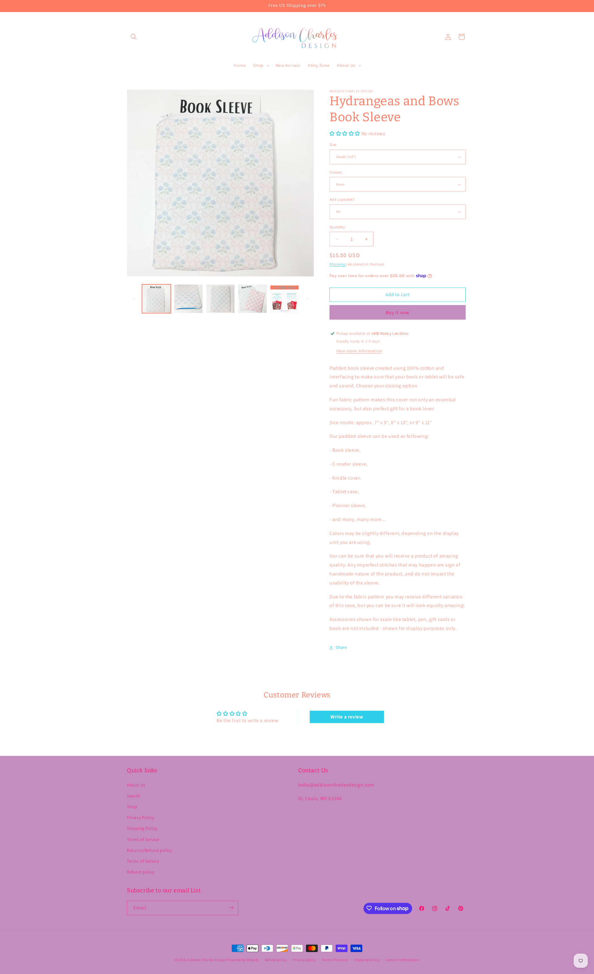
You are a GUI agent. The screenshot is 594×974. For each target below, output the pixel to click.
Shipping (337, 264)
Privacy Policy (140, 817)
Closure (335, 172)
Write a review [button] (346, 716)
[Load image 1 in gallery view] (156, 298)
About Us (136, 785)
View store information (359, 351)
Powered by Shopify (243, 960)
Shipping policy (367, 960)
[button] (133, 37)
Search (133, 796)
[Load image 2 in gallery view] (188, 298)
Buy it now (397, 312)
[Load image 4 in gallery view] (252, 298)
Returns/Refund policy (149, 850)
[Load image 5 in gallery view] (284, 298)
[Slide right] (307, 298)
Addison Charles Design (206, 960)
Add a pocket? (341, 199)
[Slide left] (133, 298)
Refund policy (140, 872)
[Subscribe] (231, 907)
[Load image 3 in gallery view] (220, 298)
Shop (132, 806)
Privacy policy (304, 960)
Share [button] (341, 647)
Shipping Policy (142, 828)
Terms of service (335, 960)
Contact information (402, 960)
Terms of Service (143, 839)
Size (333, 144)
